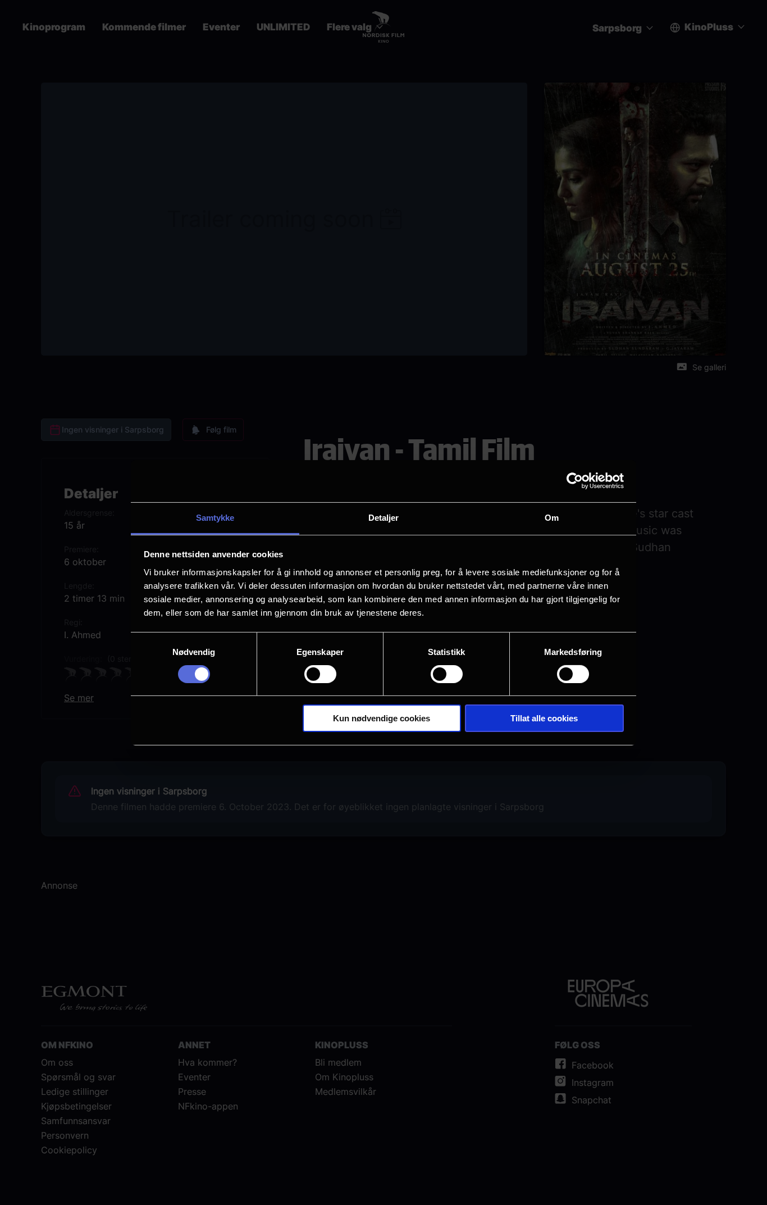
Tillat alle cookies (544, 718)
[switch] (320, 674)
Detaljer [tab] (383, 517)
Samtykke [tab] (215, 517)
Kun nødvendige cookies (381, 718)
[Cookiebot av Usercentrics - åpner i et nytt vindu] (575, 480)
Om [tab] (552, 517)
